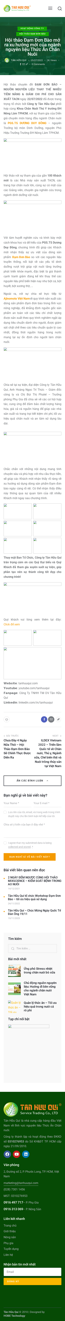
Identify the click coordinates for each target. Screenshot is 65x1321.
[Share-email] (23, 64)
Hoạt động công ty (32, 28)
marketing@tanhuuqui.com (21, 1183)
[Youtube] (16, 1154)
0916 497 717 (13, 1202)
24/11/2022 (14, 903)
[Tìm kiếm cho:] (32, 948)
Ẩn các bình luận (30, 780)
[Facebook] (20, 64)
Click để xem (12, 624)
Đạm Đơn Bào (21, 257)
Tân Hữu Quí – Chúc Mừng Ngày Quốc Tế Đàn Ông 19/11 (34, 912)
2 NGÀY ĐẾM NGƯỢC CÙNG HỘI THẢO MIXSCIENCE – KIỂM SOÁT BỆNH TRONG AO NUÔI (34, 881)
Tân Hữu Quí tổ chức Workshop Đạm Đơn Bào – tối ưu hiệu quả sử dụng (34, 897)
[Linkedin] (25, 1154)
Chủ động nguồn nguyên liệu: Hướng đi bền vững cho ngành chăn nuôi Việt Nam (40, 988)
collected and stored (19, 847)
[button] (50, 8)
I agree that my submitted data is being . (30, 844)
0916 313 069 (13, 1209)
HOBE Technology (14, 1315)
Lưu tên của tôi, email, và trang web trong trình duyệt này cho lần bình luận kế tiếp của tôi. (34, 814)
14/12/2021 (14, 888)
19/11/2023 (14, 918)
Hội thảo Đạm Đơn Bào (32, 34)
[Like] (7, 719)
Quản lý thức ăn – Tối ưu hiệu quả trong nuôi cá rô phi (40, 1006)
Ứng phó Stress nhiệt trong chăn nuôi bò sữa (39, 970)
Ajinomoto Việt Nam (17, 298)
